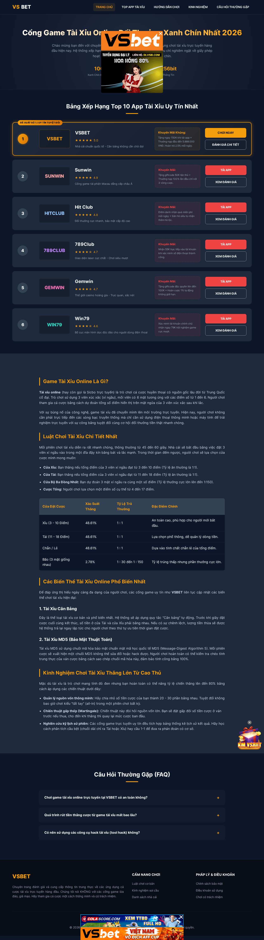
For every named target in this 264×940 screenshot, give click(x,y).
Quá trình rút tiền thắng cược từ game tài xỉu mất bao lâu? (90, 815)
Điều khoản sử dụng (209, 890)
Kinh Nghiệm (198, 7)
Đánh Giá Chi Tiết (225, 144)
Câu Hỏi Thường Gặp (233, 7)
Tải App (225, 170)
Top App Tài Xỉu (133, 7)
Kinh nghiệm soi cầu (145, 890)
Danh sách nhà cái (144, 897)
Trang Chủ (104, 7)
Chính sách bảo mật (209, 883)
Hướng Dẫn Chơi (166, 7)
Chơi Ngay (226, 132)
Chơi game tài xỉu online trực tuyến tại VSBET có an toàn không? (95, 797)
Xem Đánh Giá (226, 182)
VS (21, 7)
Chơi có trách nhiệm (209, 897)
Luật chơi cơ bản (143, 883)
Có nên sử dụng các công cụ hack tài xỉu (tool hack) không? (92, 832)
